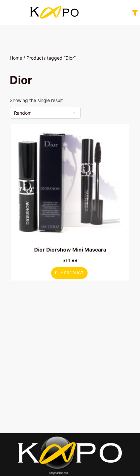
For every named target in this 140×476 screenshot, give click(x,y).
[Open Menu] (10, 12)
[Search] (100, 12)
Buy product (69, 272)
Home (16, 58)
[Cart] (118, 12)
